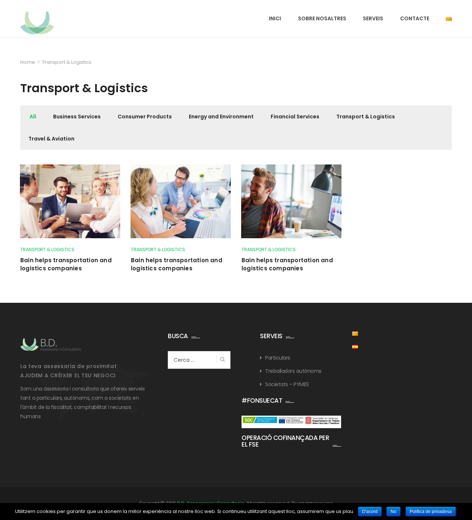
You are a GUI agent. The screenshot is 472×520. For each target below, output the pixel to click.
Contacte (414, 18)
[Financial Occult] (51, 344)
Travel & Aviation (51, 138)
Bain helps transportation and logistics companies (66, 264)
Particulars (277, 357)
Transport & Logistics (365, 116)
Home (27, 62)
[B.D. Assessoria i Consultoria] (52, 23)
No (393, 511)
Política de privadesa (431, 511)
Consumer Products (145, 116)
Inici (275, 18)
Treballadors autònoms (293, 371)
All (33, 116)
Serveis (373, 18)
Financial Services (295, 116)
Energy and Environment (221, 116)
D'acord (370, 511)
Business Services (77, 116)
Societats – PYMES (287, 384)
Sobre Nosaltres (322, 18)
